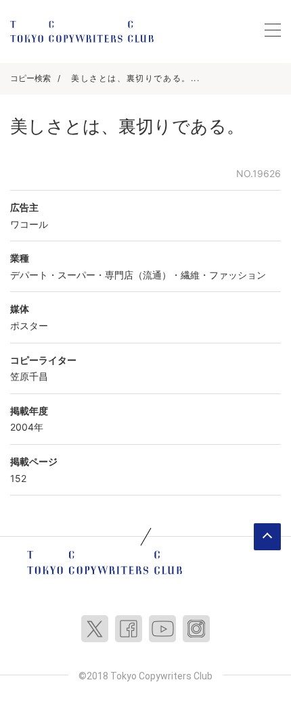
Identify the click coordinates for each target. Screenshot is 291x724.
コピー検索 (30, 78)
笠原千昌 (29, 376)
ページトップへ (267, 536)
